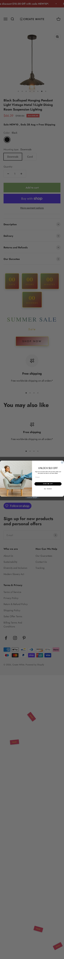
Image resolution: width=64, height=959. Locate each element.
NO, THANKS (48, 488)
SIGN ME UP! (48, 484)
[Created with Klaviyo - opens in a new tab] (32, 498)
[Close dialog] (62, 462)
